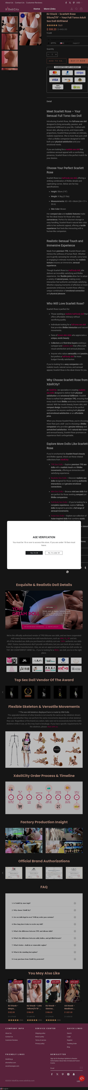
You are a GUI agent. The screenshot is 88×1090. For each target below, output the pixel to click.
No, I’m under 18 (54, 553)
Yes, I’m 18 (34, 553)
